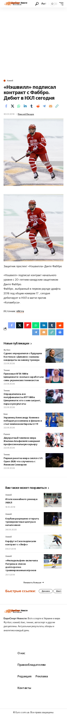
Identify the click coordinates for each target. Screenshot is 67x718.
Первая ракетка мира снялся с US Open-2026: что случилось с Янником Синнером (23, 461)
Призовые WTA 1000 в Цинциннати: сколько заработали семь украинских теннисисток (24, 377)
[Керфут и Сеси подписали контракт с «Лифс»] (53, 542)
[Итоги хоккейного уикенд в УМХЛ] (53, 500)
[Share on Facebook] (6, 106)
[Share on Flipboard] (27, 325)
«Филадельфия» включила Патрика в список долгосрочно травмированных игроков (21, 565)
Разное (7, 434)
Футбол (7, 350)
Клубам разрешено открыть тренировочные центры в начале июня (22, 522)
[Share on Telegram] (44, 106)
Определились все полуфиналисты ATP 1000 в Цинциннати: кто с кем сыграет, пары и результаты (22, 398)
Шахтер (60, 591)
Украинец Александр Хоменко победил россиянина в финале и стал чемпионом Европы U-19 (23, 420)
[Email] (50, 106)
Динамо (46, 591)
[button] (36, 4)
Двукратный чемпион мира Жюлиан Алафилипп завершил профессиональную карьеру (22, 441)
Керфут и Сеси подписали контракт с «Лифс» (20, 543)
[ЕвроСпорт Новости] (15, 3)
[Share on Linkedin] (25, 106)
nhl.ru (20, 311)
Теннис (7, 370)
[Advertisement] (33, 42)
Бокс (6, 414)
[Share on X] (12, 106)
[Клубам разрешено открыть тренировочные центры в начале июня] (53, 519)
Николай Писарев (26, 114)
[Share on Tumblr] (31, 106)
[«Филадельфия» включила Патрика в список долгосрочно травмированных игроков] (53, 561)
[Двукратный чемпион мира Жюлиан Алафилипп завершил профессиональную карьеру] (54, 440)
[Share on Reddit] (37, 106)
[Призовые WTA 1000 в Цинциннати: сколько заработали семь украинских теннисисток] (54, 376)
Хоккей (10, 81)
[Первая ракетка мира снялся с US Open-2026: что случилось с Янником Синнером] (54, 460)
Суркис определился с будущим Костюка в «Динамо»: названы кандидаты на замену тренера (23, 356)
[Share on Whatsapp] (18, 106)
